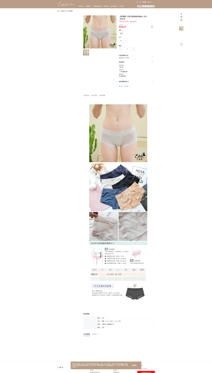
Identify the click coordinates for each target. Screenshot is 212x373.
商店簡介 (92, 370)
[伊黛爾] (66, 4)
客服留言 (115, 370)
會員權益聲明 (116, 372)
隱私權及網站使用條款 (95, 372)
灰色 (121, 33)
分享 (122, 86)
